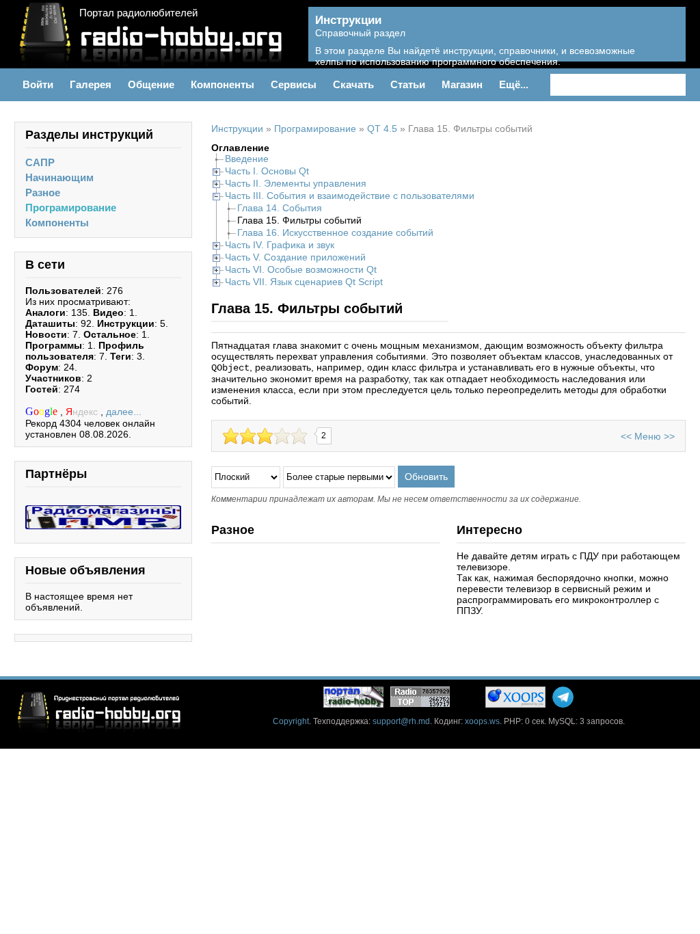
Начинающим (59, 177)
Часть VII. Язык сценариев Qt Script (304, 281)
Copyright (291, 721)
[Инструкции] (665, 41)
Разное (42, 192)
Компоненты (57, 222)
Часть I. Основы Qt (267, 170)
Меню (647, 436)
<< (626, 436)
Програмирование (70, 207)
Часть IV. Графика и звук (279, 244)
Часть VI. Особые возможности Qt (301, 269)
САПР (40, 162)
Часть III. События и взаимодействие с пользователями (349, 195)
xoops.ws (482, 721)
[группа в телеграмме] (563, 697)
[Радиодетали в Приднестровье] (103, 510)
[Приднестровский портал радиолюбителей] (353, 697)
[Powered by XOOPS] (515, 697)
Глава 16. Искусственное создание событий (335, 232)
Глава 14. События (279, 207)
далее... (124, 411)
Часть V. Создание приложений (295, 257)
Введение (247, 158)
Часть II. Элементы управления (295, 183)
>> (669, 436)
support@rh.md (401, 721)
